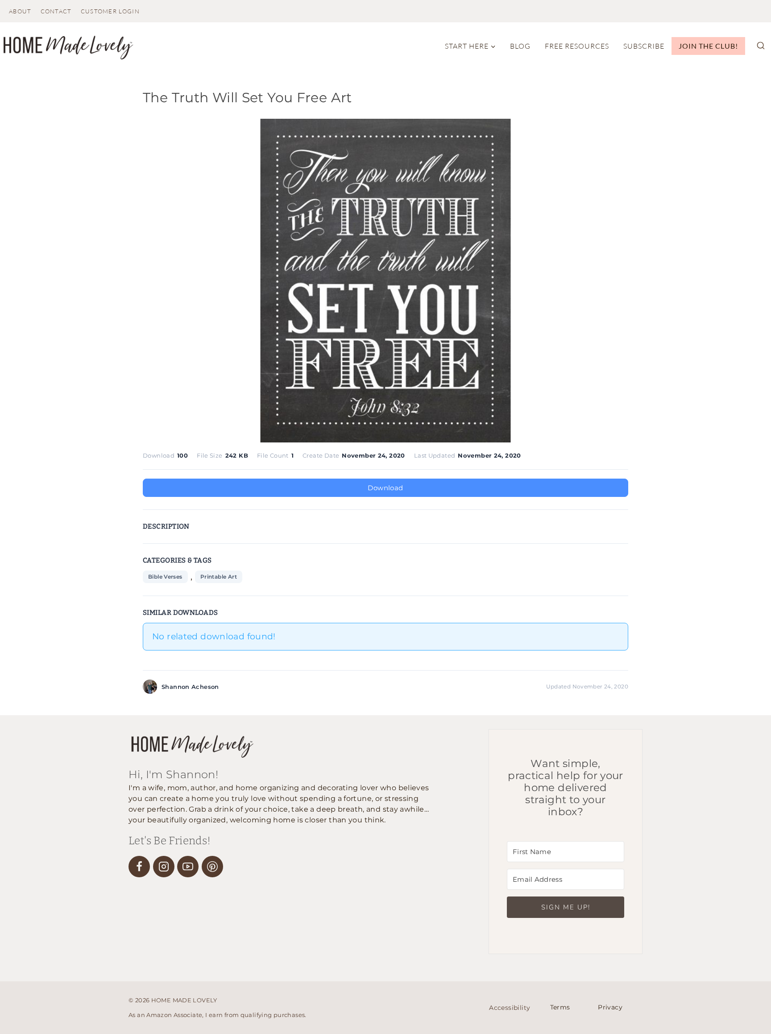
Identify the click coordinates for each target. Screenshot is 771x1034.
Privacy (610, 1007)
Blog (520, 46)
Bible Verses (165, 576)
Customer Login (110, 11)
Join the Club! (708, 46)
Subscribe (643, 46)
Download (385, 488)
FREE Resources (577, 46)
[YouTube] (188, 866)
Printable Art (218, 576)
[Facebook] (139, 866)
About (20, 11)
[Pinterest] (212, 866)
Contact (56, 11)
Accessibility (509, 1008)
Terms (560, 1007)
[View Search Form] (760, 46)
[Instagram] (163, 866)
